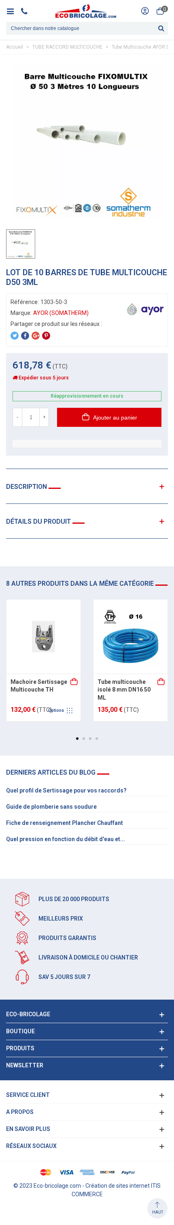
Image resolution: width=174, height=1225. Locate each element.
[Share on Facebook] (25, 336)
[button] (77, 738)
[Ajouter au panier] (161, 682)
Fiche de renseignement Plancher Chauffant (64, 823)
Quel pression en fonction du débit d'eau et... (65, 839)
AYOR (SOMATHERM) (61, 313)
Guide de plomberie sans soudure (51, 806)
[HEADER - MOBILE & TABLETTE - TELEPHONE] (27, 11)
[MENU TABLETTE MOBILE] (13, 11)
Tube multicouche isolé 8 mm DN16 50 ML (124, 690)
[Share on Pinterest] (46, 336)
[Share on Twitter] (15, 336)
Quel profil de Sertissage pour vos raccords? (66, 790)
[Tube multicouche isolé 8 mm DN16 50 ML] (130, 637)
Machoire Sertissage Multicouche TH (39, 686)
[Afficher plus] (74, 682)
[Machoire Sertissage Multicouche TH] (43, 637)
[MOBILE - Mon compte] (145, 11)
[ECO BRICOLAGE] (85, 11)
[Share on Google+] (36, 336)
